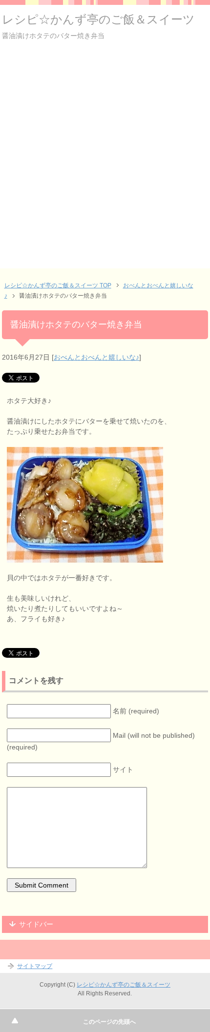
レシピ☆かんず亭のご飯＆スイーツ (98, 19)
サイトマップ (34, 966)
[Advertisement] (105, 163)
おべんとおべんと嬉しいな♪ (96, 357)
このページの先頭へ (109, 1021)
